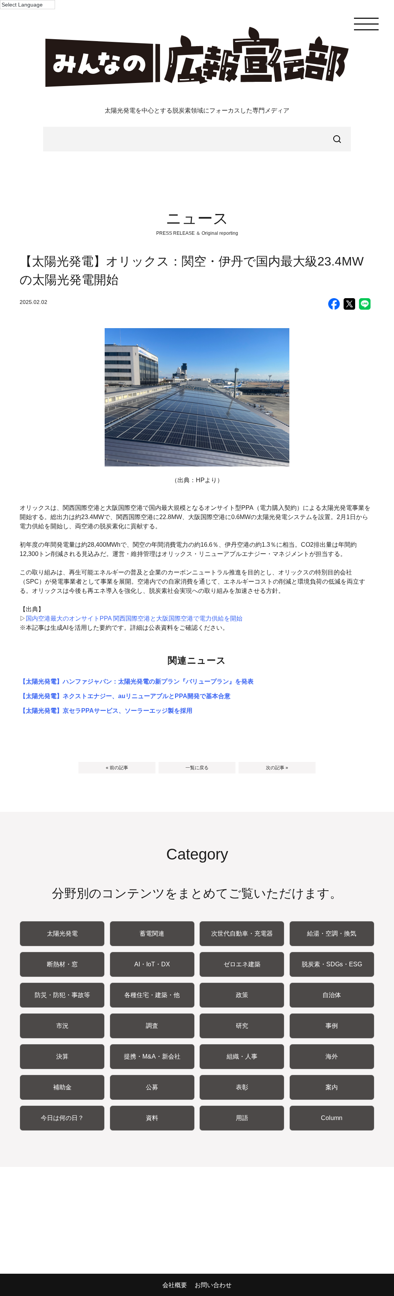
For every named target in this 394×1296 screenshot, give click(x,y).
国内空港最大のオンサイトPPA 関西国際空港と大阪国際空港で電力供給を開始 (134, 618)
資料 (152, 1118)
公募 (152, 1087)
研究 (242, 1025)
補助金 (62, 1087)
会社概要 (174, 1285)
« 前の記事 (117, 767)
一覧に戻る (197, 767)
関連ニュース (197, 660)
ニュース (197, 218)
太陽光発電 (62, 933)
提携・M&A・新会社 (152, 1056)
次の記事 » (277, 767)
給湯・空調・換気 (331, 933)
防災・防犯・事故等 (62, 995)
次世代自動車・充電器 (242, 933)
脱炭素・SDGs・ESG (332, 964)
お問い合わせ (213, 1285)
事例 (332, 1025)
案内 (332, 1087)
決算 (62, 1056)
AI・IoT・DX (152, 964)
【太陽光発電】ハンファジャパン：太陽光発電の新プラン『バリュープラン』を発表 (137, 681)
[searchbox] (197, 139)
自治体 (331, 995)
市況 (62, 1025)
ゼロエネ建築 (242, 964)
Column (331, 1118)
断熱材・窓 (62, 964)
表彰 (242, 1087)
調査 (152, 1025)
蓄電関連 (152, 933)
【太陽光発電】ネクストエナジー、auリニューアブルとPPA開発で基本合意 (125, 696)
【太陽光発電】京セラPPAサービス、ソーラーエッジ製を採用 (106, 710)
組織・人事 (242, 1056)
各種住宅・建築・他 (152, 995)
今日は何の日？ (62, 1118)
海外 (332, 1056)
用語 (242, 1118)
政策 (242, 995)
